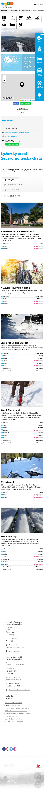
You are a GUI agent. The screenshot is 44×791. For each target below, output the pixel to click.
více (9, 240)
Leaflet (24, 100)
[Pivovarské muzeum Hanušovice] (22, 215)
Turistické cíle (13, 10)
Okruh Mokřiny (8, 536)
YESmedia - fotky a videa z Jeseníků (16, 711)
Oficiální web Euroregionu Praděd (19, 690)
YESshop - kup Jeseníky (12, 705)
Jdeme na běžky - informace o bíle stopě (18, 714)
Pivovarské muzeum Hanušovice (17, 231)
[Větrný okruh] (22, 465)
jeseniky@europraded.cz (13, 680)
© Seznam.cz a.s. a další (34, 100)
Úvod (7, 4)
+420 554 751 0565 (15, 677)
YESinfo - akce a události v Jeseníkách (17, 708)
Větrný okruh (8, 482)
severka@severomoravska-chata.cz (17, 132)
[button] (38, 4)
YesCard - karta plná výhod (13, 703)
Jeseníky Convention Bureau (14, 719)
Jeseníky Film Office (11, 716)
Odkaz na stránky (11, 136)
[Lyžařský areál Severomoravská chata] (22, 40)
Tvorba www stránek (38, 766)
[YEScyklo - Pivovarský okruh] (22, 271)
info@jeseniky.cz (13, 641)
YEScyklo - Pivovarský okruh (15, 287)
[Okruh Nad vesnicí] (22, 393)
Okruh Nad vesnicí (10, 410)
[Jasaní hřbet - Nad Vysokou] (22, 326)
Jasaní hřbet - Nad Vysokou (15, 342)
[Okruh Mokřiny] (22, 520)
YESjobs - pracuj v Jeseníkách (14, 722)
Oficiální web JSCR (14, 651)
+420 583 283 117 (14, 639)
